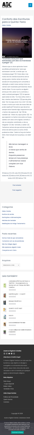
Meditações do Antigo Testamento (13, 223)
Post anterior (17, 185)
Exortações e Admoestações (11, 217)
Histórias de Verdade (9, 220)
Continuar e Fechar (17, 432)
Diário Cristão (6, 25)
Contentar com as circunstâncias (13, 241)
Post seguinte (17, 190)
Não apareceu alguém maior (11, 247)
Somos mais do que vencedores (12, 238)
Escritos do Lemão (8, 214)
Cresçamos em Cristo (9, 250)
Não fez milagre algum (9, 244)
